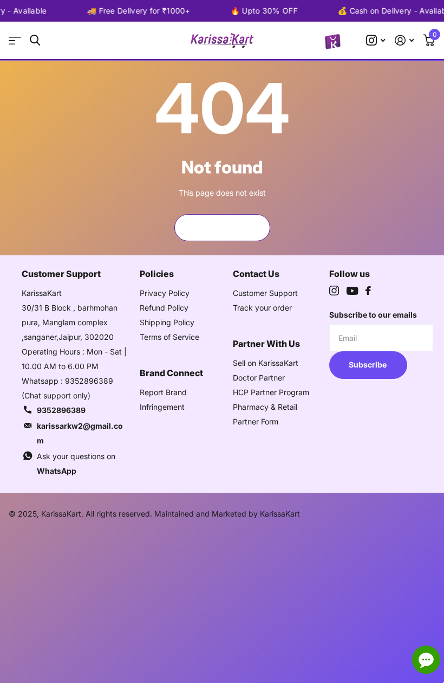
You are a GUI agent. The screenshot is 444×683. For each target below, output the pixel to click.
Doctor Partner (259, 377)
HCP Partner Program (271, 392)
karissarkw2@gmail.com (80, 433)
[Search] (35, 40)
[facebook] (368, 290)
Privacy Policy (165, 293)
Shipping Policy (167, 322)
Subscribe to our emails (373, 314)
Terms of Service (169, 337)
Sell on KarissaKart (265, 363)
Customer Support (265, 293)
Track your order (262, 307)
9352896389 (61, 410)
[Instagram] (334, 290)
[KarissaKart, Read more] (375, 40)
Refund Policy (164, 307)
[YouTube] (352, 291)
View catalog (15, 40)
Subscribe (368, 364)
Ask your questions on (76, 463)
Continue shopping (222, 227)
